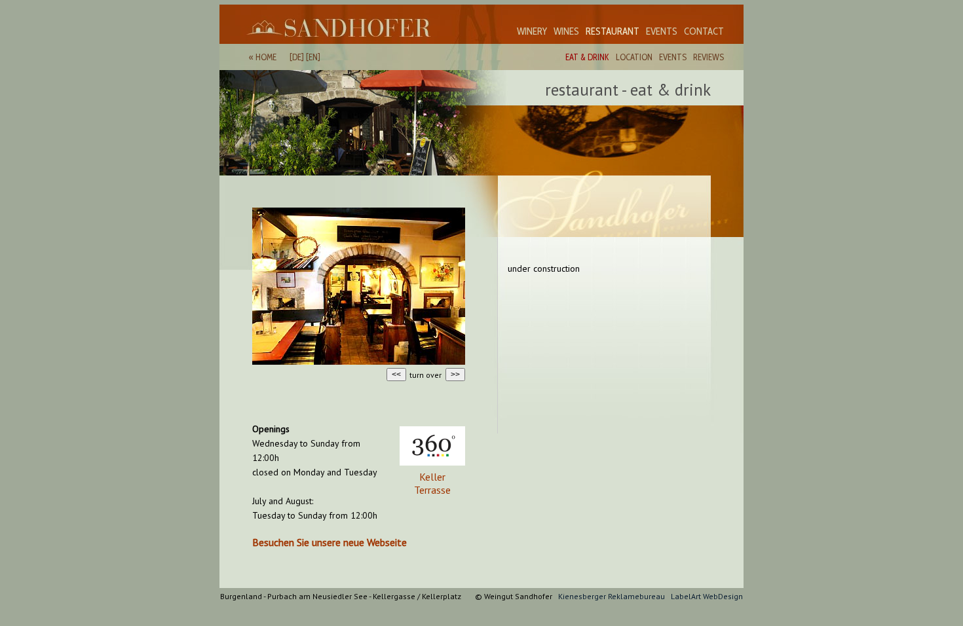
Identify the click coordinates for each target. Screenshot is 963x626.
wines (566, 31)
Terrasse (432, 489)
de (296, 57)
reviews (708, 57)
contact (704, 31)
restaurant (612, 31)
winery (532, 31)
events (661, 31)
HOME (265, 57)
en (313, 57)
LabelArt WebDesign (707, 596)
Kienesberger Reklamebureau (611, 596)
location (634, 57)
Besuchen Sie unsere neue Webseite (329, 542)
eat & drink (587, 57)
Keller (432, 476)
